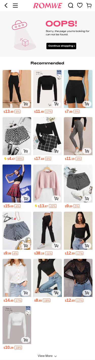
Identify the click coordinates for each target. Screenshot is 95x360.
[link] (71, 5)
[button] (6, 6)
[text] (47, 356)
